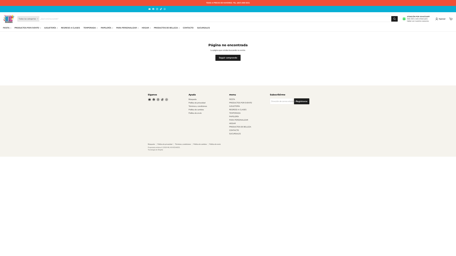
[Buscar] (394, 19)
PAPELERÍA (106, 28)
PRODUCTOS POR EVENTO (27, 28)
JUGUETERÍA (50, 28)
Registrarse (301, 101)
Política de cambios (196, 109)
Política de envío (195, 113)
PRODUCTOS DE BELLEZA (166, 28)
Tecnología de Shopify (155, 150)
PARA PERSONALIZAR (126, 28)
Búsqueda (193, 99)
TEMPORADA (89, 28)
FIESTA (6, 28)
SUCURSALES (203, 28)
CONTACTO (188, 28)
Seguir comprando (228, 57)
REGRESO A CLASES (70, 28)
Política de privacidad (197, 103)
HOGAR (145, 28)
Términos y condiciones (198, 106)
